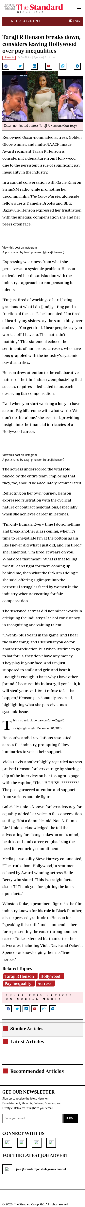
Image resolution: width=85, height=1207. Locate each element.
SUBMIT (71, 1118)
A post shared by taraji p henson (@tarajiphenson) (33, 252)
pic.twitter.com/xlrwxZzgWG (46, 720)
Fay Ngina (26, 57)
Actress (44, 983)
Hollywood (50, 976)
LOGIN (76, 21)
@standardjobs (31, 1169)
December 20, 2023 (49, 728)
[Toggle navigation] (79, 8)
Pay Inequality (18, 983)
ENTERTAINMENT (25, 21)
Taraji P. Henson (19, 976)
